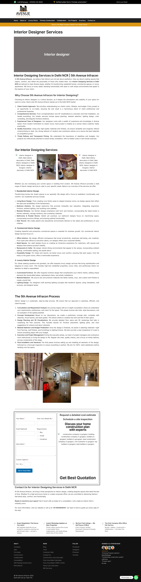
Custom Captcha (22, 460)
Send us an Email (121, 2)
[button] (17, 378)
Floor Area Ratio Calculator (52, 560)
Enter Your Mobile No (45, 419)
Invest (42, 436)
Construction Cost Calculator (53, 557)
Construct (43, 439)
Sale (15, 550)
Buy (41, 432)
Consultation (18, 560)
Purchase (17, 552)
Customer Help (48, 552)
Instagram (75, 550)
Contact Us (47, 555)
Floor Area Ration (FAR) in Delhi (54, 563)
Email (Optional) (21, 429)
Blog (44, 547)
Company (17, 547)
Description (20, 444)
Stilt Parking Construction (23, 563)
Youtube (75, 555)
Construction (18, 555)
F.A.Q (45, 550)
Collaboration (18, 557)
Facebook (75, 547)
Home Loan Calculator (50, 566)
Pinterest (75, 552)
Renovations (18, 566)
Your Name (20, 419)
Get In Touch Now (24, 471)
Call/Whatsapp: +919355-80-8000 (30, 2)
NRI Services (47, 568)
